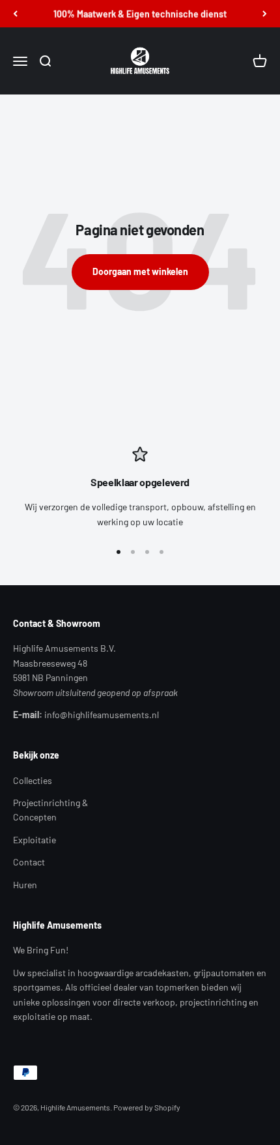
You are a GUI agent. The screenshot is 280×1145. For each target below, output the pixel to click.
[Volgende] (264, 14)
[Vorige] (15, 14)
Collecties (32, 780)
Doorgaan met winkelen (140, 271)
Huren (25, 884)
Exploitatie (34, 839)
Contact (29, 861)
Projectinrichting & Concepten (50, 809)
